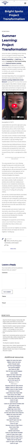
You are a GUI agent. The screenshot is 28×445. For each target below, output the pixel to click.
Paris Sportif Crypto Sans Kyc (14, 420)
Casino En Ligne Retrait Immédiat (14, 432)
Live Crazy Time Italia (14, 378)
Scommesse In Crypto (14, 391)
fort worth (12, 240)
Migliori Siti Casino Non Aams (14, 360)
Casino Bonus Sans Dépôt (14, 394)
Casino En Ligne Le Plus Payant (14, 441)
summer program (15, 242)
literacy (16, 240)
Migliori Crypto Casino (14, 407)
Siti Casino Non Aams (14, 416)
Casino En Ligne (14, 400)
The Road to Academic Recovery (11, 343)
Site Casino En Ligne (14, 405)
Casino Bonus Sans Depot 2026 (14, 393)
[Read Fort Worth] (5, 3)
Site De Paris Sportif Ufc (14, 380)
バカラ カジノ (14, 383)
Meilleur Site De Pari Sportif (14, 439)
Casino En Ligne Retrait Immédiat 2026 (14, 403)
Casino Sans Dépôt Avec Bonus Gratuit (14, 396)
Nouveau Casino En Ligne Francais (14, 385)
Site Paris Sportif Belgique (14, 365)
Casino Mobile (14, 373)
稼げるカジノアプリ (14, 382)
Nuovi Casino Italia (14, 427)
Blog (7, 245)
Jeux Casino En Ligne (14, 369)
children (8, 240)
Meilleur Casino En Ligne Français (14, 387)
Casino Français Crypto (14, 364)
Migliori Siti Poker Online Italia (14, 374)
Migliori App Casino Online (14, 409)
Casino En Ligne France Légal (14, 434)
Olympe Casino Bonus (14, 430)
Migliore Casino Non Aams (14, 362)
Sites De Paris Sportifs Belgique (14, 371)
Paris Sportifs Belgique (14, 367)
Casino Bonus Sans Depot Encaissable (14, 398)
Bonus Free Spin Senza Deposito (14, 411)
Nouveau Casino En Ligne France (14, 425)
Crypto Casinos (14, 429)
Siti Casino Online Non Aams (14, 376)
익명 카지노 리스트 (14, 421)
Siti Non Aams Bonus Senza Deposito (14, 412)
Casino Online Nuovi (14, 418)
